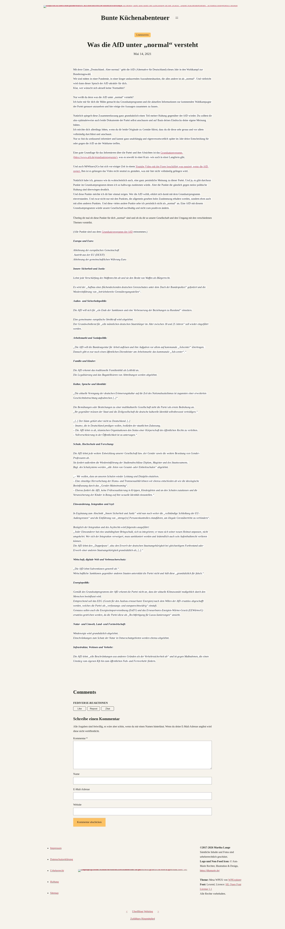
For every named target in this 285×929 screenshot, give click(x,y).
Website (77, 804)
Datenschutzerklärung (61, 859)
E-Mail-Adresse (81, 789)
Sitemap (54, 893)
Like (80, 708)
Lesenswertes (142, 35)
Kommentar (80, 738)
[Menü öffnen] (177, 18)
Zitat (107, 708)
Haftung (54, 881)
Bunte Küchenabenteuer (135, 17)
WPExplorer (234, 879)
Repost (93, 708)
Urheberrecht (57, 870)
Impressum (56, 848)
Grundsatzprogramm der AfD (117, 231)
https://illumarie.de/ (210, 870)
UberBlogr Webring (142, 911)
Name (76, 774)
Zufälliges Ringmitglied (142, 918)
